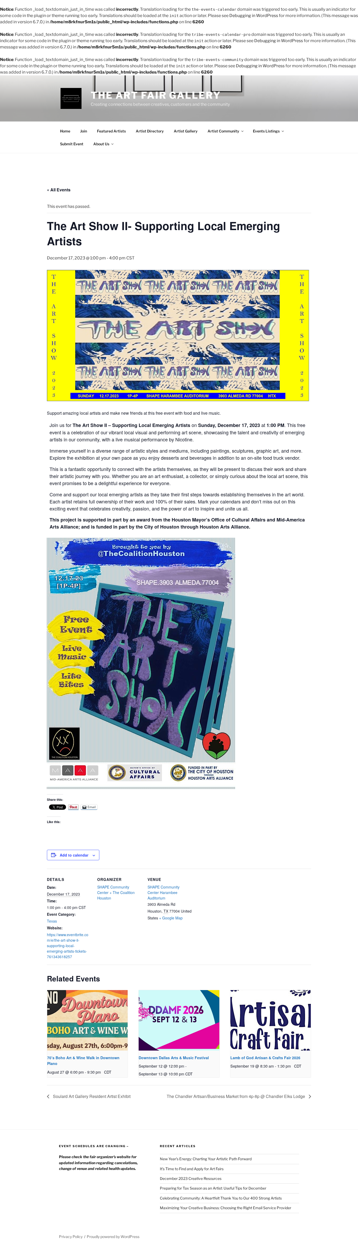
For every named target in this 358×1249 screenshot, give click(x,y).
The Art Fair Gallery (156, 95)
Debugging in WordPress (253, 15)
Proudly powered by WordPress (113, 1236)
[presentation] (87, 1020)
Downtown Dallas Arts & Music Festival (174, 1057)
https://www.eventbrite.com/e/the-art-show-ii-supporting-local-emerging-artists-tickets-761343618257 (67, 945)
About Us (101, 144)
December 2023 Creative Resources (190, 1178)
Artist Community (223, 131)
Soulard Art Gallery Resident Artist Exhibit (91, 1096)
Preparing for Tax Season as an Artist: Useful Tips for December (213, 1188)
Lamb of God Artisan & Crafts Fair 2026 (265, 1057)
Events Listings (266, 131)
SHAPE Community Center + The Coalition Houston (116, 892)
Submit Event (71, 144)
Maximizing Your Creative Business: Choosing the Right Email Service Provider (225, 1208)
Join (83, 131)
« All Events (58, 190)
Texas (52, 921)
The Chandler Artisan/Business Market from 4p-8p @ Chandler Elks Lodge (236, 1096)
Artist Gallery (186, 131)
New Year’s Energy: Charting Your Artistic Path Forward (206, 1159)
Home (65, 131)
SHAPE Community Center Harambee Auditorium (164, 892)
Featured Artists (111, 131)
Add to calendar (74, 855)
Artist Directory (150, 131)
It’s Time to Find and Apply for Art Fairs (192, 1169)
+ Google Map (171, 917)
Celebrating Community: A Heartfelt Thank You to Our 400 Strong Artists (221, 1198)
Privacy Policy (71, 1236)
